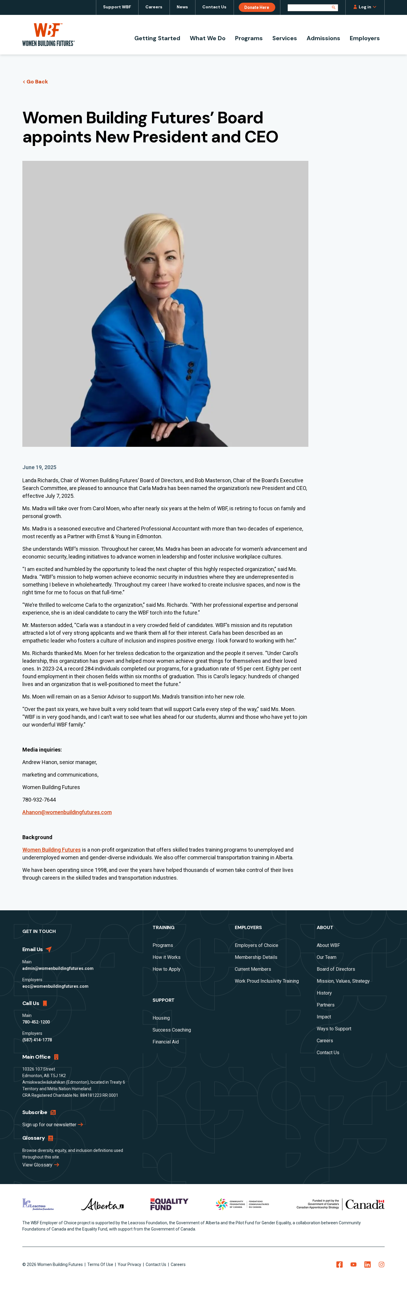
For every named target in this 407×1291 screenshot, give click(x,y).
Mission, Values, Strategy (343, 981)
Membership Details (256, 957)
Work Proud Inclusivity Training (267, 981)
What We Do (208, 38)
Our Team (326, 957)
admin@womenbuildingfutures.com (58, 968)
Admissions (323, 38)
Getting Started (157, 38)
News (182, 7)
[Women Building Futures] (48, 34)
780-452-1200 (36, 1022)
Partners (326, 1005)
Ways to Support (334, 1029)
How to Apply (167, 969)
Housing (161, 1018)
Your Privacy (130, 1264)
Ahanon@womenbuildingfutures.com (67, 812)
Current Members (253, 969)
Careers (153, 7)
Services (284, 38)
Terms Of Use (100, 1264)
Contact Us (214, 7)
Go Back (37, 81)
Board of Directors (336, 969)
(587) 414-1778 (37, 1040)
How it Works (167, 957)
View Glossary (38, 1165)
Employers (365, 38)
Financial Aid (166, 1042)
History (324, 993)
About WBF (328, 945)
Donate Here (256, 7)
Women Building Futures (51, 850)
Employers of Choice (256, 945)
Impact (324, 1017)
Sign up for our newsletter (49, 1124)
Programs (249, 38)
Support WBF (117, 7)
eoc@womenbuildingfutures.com (55, 986)
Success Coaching (172, 1030)
